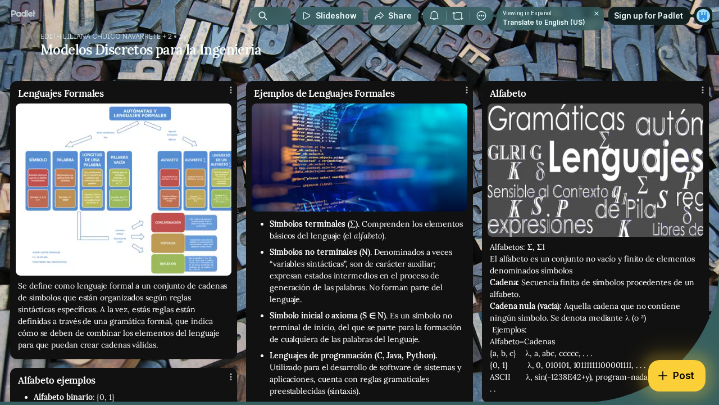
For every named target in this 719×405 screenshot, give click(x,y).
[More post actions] (231, 90)
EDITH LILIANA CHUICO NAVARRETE (100, 36)
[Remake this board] (458, 16)
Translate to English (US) (544, 22)
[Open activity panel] (434, 16)
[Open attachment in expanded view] (123, 190)
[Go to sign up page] (703, 16)
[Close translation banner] (596, 13)
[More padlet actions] (481, 16)
